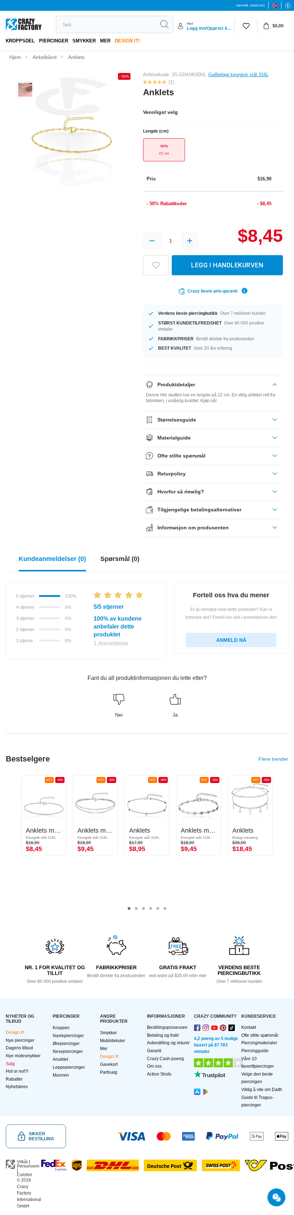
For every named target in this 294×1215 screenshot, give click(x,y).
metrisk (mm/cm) (250, 5)
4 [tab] (150, 908)
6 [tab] (165, 908)
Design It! (127, 40)
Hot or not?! (17, 1071)
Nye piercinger (20, 1040)
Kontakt (248, 1027)
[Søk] (164, 24)
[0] (246, 26)
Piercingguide (255, 1050)
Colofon (24, 1174)
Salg (10, 1063)
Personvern (28, 1166)
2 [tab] (136, 908)
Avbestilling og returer (168, 1042)
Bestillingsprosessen (167, 1027)
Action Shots (159, 1074)
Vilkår (22, 1161)
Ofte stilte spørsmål (259, 1035)
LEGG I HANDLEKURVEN (227, 265)
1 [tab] (129, 908)
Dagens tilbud (19, 1047)
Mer (105, 40)
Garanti (154, 1050)
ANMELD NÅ (231, 640)
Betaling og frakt (163, 1035)
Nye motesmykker (23, 1055)
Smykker (84, 40)
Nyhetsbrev (17, 1086)
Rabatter (14, 1079)
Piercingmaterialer (259, 1042)
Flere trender (273, 759)
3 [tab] (143, 908)
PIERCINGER (53, 40)
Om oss (154, 1066)
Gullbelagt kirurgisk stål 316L (238, 74)
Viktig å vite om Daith (261, 1089)
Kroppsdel (20, 40)
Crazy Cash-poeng (165, 1058)
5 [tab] (157, 908)
